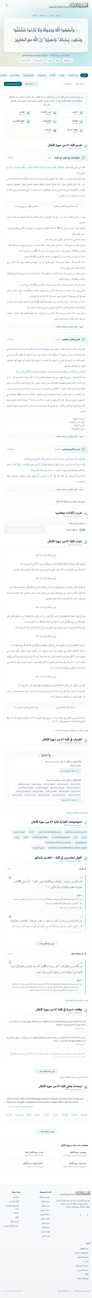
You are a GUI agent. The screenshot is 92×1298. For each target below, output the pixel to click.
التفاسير (51, 15)
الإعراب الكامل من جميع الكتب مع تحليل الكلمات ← (71, 730)
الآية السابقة (80, 84)
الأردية (76, 1120)
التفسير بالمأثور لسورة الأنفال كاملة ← (76, 1000)
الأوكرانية (22, 1120)
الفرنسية (74, 1115)
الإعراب (61, 75)
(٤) (30, 399)
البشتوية (49, 1120)
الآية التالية (68, 84)
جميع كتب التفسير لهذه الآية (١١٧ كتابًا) (70, 501)
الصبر (75, 837)
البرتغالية (55, 1115)
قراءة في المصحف (11, 84)
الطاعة (26, 837)
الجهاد (84, 837)
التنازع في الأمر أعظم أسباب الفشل (49, 832)
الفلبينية (9, 1115)
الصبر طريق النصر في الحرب (60, 837)
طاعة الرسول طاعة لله (40, 837)
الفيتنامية (57, 1124)
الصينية (13, 1120)
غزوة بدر (16, 837)
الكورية (65, 1124)
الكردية (58, 1120)
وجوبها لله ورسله (38, 847)
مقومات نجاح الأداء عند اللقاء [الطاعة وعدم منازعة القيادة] (67, 847)
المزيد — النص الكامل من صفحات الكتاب (69, 326)
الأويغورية (83, 1124)
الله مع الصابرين (81, 842)
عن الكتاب (10, 157)
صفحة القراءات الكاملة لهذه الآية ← (76, 813)
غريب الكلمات (73, 75)
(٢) (34, 376)
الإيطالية (37, 1115)
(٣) (60, 387)
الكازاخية (47, 1124)
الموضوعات (42, 75)
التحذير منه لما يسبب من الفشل (75, 832)
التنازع (31, 832)
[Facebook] (87, 1215)
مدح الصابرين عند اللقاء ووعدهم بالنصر (58, 842)
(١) (60, 354)
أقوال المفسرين (28, 75)
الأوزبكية (37, 1124)
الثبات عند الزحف (19, 832)
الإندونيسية (19, 1115)
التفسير (84, 75)
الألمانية (46, 1115)
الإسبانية (65, 1115)
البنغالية (67, 1120)
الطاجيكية (19, 1124)
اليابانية (74, 1124)
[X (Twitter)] (80, 1215)
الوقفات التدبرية (65, 1077)
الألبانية (31, 1120)
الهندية (10, 1124)
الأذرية (29, 1124)
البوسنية (40, 1120)
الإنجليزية (84, 1115)
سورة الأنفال (43, 15)
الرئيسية (58, 15)
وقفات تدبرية (15, 75)
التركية (29, 1115)
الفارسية (84, 1120)
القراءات (52, 75)
